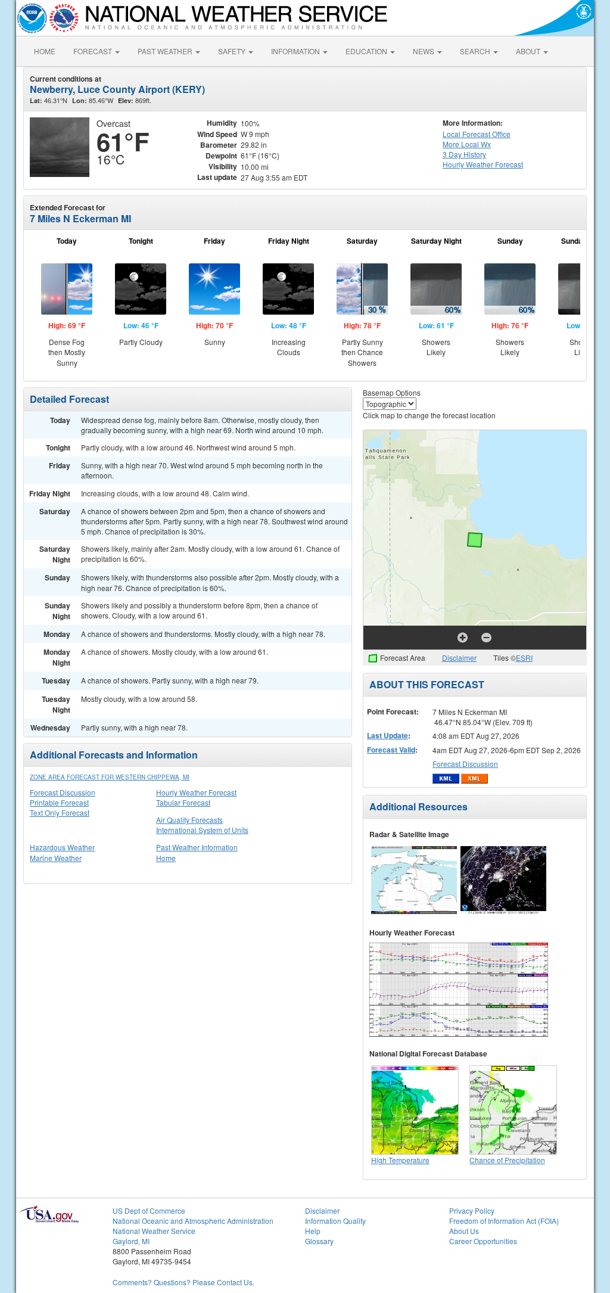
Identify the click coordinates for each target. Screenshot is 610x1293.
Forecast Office (477, 134)
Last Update (387, 735)
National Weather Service (154, 1231)
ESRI (524, 657)
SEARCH (476, 51)
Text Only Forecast (59, 812)
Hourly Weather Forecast (196, 792)
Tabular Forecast (183, 802)
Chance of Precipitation (507, 1160)
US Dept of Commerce (149, 1210)
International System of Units (202, 830)
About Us (464, 1231)
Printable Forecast (59, 802)
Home (166, 858)
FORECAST (93, 51)
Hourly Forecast (483, 164)
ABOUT (529, 51)
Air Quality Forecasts (189, 820)
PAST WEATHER (166, 51)
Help (312, 1231)
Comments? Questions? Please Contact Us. (183, 1282)
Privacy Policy (471, 1210)
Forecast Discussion (62, 792)
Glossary (319, 1241)
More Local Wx (467, 144)
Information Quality (335, 1221)
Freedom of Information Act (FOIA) (504, 1221)
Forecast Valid (391, 749)
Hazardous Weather (62, 847)
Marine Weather (56, 858)
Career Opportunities (483, 1241)
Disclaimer (459, 657)
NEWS (424, 51)
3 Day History (464, 154)
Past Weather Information (197, 847)
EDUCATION (367, 51)
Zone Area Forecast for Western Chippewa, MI (109, 777)
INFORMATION (296, 51)
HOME (44, 51)
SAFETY (232, 51)
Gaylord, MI (131, 1241)
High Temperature (400, 1160)
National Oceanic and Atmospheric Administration (193, 1221)
